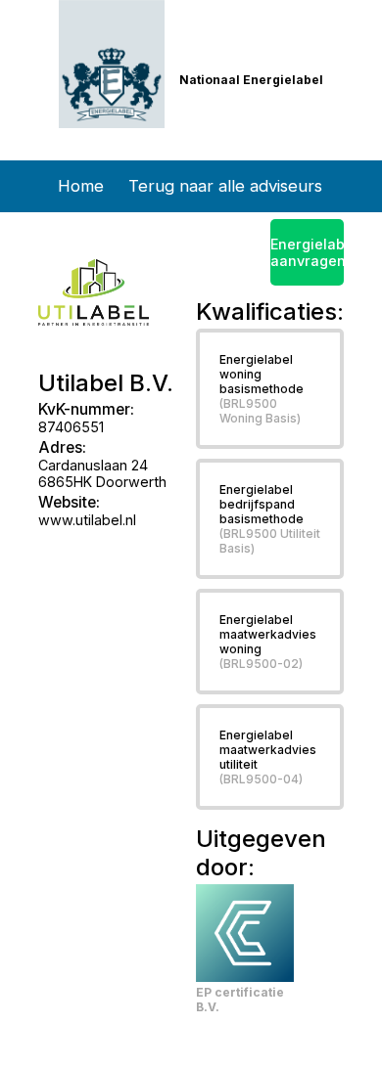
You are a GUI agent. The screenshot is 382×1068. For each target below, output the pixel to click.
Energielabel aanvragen (307, 252)
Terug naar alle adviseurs (225, 186)
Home (81, 186)
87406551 (71, 427)
